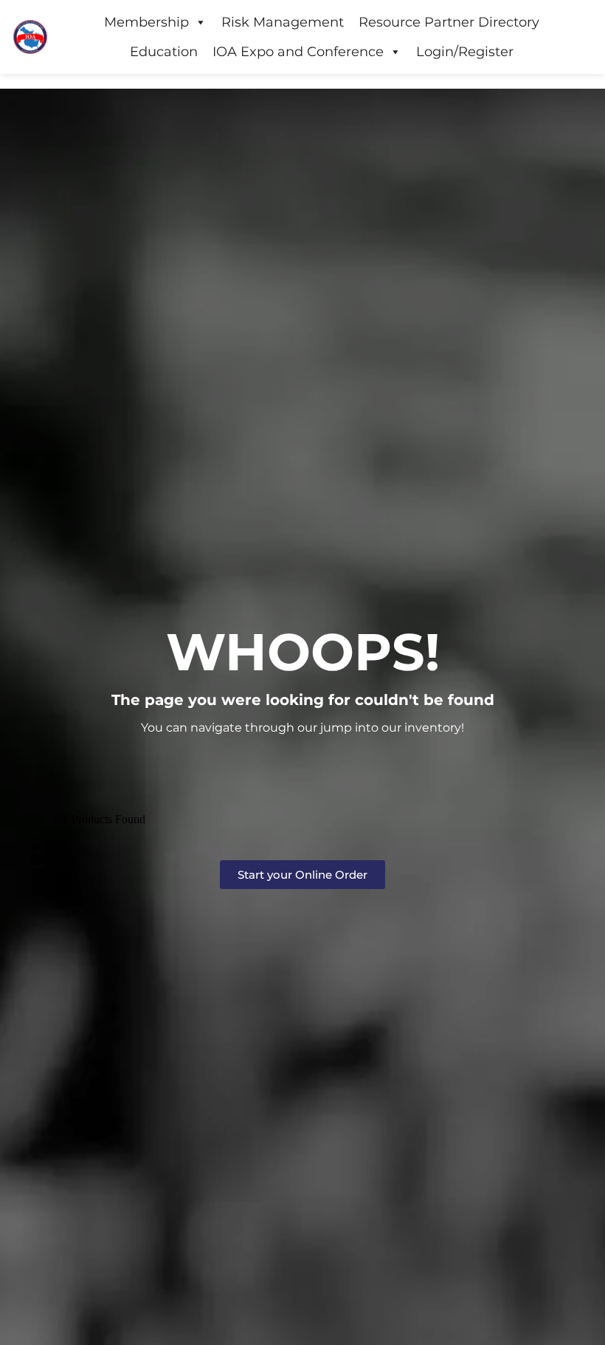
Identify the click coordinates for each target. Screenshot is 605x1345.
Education (164, 52)
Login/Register (465, 52)
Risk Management (282, 22)
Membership (146, 22)
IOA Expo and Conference (298, 52)
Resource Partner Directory (449, 22)
